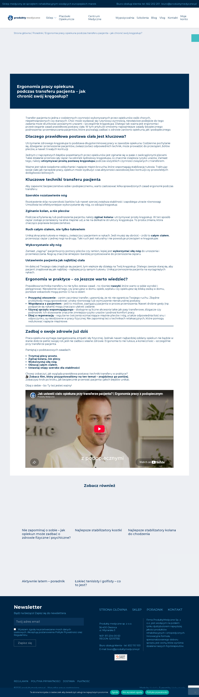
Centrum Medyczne (94, 18)
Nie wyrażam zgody (132, 692)
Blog (154, 17)
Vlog (162, 17)
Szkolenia (143, 17)
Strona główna (22, 33)
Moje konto (184, 18)
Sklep (49, 17)
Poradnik (38, 33)
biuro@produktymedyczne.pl (179, 3)
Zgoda (115, 692)
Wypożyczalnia (125, 17)
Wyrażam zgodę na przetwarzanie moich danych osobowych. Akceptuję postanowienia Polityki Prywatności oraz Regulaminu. (48, 632)
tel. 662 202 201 (151, 3)
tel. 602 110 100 (132, 645)
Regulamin (21, 681)
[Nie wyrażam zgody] (195, 692)
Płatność (83, 681)
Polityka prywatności (45, 681)
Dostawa (69, 681)
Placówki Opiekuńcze (66, 18)
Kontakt (173, 17)
